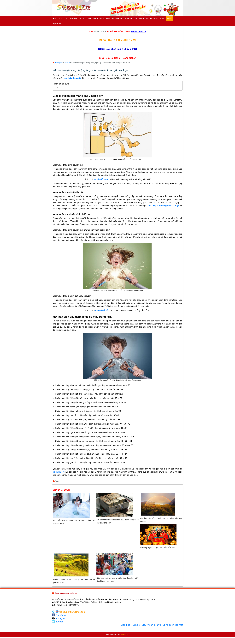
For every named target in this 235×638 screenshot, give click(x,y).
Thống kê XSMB (151, 18)
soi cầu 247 (58, 472)
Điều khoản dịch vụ (151, 625)
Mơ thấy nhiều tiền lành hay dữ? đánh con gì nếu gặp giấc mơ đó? (117, 521)
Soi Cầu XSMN (84, 18)
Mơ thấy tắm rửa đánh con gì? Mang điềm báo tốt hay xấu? (74, 522)
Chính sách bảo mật (173, 625)
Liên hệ (136, 625)
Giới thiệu (125, 625)
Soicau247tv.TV (138, 31)
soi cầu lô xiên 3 (101, 179)
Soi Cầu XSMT (97, 18)
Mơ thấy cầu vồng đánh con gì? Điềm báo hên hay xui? (161, 520)
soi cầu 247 (125, 634)
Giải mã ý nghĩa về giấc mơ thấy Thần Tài (157, 547)
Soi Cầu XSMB (71, 18)
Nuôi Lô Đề (124, 18)
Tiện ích (58, 24)
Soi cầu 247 (59, 18)
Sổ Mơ (169, 18)
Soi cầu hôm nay (112, 18)
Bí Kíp (162, 18)
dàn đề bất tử (101, 310)
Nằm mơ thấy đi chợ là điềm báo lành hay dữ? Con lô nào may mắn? (117, 579)
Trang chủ (59, 63)
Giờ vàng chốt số (136, 18)
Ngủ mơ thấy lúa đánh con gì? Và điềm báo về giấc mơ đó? (74, 581)
